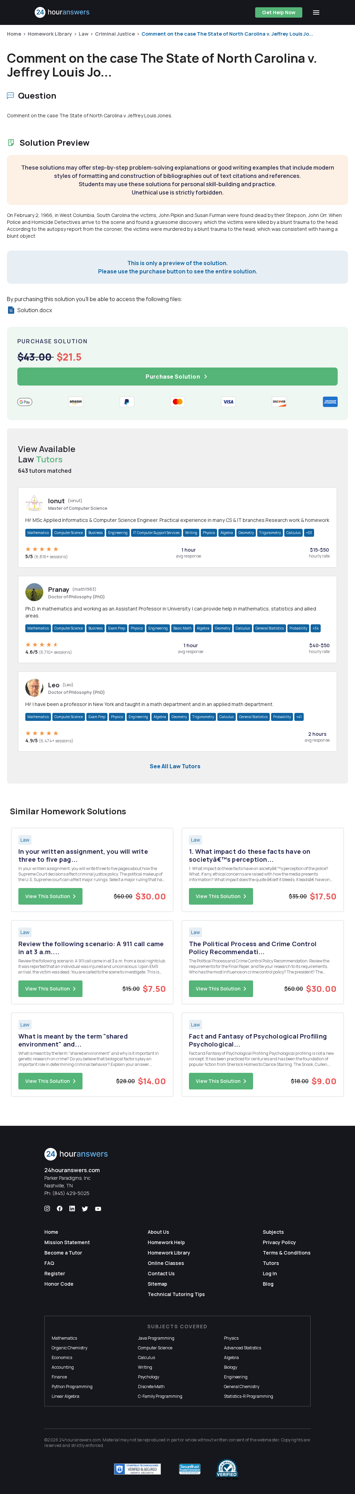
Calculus (293, 532)
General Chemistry (241, 1386)
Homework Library (50, 33)
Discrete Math (151, 1386)
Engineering (118, 532)
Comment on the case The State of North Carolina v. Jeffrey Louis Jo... (227, 33)
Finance (59, 1377)
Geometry (246, 532)
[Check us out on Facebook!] (59, 1209)
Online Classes (166, 1263)
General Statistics (270, 628)
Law (83, 33)
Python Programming (72, 1386)
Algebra (226, 532)
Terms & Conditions (287, 1252)
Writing (191, 532)
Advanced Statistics (242, 1348)
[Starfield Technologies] (137, 1469)
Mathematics (38, 532)
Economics (62, 1357)
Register (54, 1273)
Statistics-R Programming (248, 1396)
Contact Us (161, 1273)
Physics (209, 532)
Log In (270, 1273)
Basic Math (182, 628)
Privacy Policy (279, 1242)
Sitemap (157, 1283)
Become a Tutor (63, 1252)
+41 (299, 716)
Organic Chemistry (69, 1348)
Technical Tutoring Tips (176, 1294)
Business (95, 532)
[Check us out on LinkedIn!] (72, 1209)
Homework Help (166, 1242)
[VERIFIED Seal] (227, 1469)
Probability (298, 628)
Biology (230, 1367)
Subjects (273, 1232)
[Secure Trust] (190, 1469)
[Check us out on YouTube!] (98, 1209)
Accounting (63, 1367)
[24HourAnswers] (62, 12)
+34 (316, 628)
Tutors (271, 1263)
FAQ (49, 1263)
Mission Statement (67, 1242)
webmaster (268, 1440)
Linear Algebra (65, 1396)
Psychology (148, 1377)
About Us (158, 1232)
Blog (268, 1283)
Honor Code (58, 1283)
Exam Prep (116, 628)
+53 (309, 532)
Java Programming (156, 1338)
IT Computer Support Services (156, 532)
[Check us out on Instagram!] (47, 1209)
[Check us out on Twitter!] (85, 1209)
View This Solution (47, 896)
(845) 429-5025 (70, 1193)
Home (14, 33)
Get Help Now (278, 12)
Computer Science (68, 532)
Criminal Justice (115, 33)
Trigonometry (270, 532)
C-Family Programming (160, 1396)
